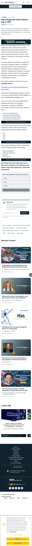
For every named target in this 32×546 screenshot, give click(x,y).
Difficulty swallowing (9, 153)
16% (4, 135)
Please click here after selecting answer (16, 122)
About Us (16, 447)
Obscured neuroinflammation (11, 115)
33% (4, 139)
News (18, 498)
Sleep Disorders (11, 233)
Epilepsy (9, 225)
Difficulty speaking (8, 151)
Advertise (16, 454)
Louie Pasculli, (7, 300)
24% (4, 137)
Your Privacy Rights (16, 463)
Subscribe (23, 213)
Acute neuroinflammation (10, 113)
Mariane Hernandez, (9, 392)
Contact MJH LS (16, 456)
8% (4, 133)
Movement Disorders (21, 228)
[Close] (29, 517)
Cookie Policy (13, 532)
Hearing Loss (6, 156)
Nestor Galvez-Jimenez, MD (22, 269)
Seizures (5, 155)
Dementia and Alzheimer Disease (21, 225)
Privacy (16, 461)
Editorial (16, 450)
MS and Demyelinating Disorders (10, 230)
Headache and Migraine (8, 228)
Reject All (17, 539)
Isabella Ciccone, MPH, (9, 269)
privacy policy (5, 217)
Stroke (4, 233)
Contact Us (16, 452)
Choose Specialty (14, 6)
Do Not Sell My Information (16, 457)
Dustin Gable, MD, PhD (8, 394)
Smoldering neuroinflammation (12, 117)
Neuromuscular (25, 230)
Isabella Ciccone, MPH (9, 331)
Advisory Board (16, 449)
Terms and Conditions (16, 459)
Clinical (3, 225)
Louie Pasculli (7, 362)
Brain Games (20, 233)
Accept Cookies (18, 543)
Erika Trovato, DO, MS (16, 300)
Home (5, 498)
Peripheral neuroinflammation (11, 119)
